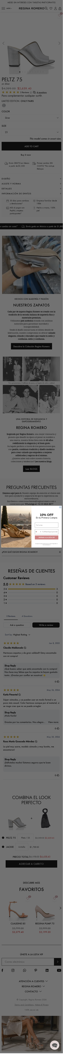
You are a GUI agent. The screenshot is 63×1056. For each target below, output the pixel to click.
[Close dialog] (60, 507)
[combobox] (38, 531)
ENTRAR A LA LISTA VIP (47, 537)
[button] (54, 1045)
